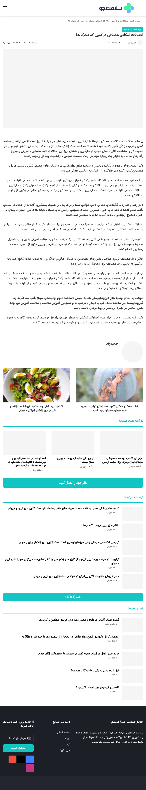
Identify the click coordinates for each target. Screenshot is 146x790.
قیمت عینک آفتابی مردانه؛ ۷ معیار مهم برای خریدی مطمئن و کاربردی (79, 620)
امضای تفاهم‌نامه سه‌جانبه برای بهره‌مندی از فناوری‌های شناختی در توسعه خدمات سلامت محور (27, 462)
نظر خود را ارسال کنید (73, 482)
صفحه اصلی (135, 21)
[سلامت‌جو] (116, 8)
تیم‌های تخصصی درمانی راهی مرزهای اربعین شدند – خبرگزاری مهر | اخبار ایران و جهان (69, 542)
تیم (68, 744)
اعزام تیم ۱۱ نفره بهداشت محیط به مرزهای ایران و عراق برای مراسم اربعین (122, 460)
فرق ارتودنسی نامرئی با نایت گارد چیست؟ (95, 671)
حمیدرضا (132, 43)
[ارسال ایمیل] (126, 43)
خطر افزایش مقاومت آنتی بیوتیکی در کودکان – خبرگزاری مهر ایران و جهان (76, 576)
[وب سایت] (116, 350)
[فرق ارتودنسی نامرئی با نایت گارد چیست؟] (132, 676)
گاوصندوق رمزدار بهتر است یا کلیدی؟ (97, 687)
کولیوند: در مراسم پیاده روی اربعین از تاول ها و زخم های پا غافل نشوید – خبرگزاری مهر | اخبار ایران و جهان (62, 561)
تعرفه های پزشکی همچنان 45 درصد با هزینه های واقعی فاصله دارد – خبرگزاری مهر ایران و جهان (63, 508)
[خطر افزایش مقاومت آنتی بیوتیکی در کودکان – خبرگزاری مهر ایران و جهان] (132, 581)
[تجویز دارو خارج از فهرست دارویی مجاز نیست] (73, 443)
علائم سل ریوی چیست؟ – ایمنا (101, 525)
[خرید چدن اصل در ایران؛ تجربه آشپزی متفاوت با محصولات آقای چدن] (132, 659)
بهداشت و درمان (119, 21)
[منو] (5, 9)
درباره (67, 739)
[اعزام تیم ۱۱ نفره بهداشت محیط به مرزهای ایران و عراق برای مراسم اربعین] (121, 443)
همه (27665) (73, 597)
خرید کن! (65, 750)
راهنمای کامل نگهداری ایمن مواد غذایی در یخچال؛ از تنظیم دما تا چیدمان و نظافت (70, 637)
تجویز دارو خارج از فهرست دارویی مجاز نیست (75, 460)
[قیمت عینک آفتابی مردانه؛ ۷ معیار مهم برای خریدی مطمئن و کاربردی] (132, 625)
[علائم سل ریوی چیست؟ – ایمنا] (132, 530)
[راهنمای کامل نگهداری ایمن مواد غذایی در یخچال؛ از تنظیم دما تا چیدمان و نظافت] (132, 642)
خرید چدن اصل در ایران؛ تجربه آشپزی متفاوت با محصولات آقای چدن (78, 654)
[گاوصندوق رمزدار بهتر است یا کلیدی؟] (132, 693)
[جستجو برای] (141, 9)
